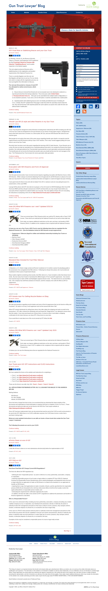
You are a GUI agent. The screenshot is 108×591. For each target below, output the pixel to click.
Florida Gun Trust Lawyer (16, 549)
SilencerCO (79, 331)
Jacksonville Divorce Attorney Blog (85, 182)
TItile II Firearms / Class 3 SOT (33, 251)
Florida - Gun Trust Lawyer (20, 197)
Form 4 (40, 384)
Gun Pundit (79, 312)
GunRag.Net (79, 344)
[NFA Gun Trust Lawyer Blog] (27, 6)
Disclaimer (52, 543)
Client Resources (61, 12)
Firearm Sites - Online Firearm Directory (86, 327)
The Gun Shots (80, 303)
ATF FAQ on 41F (15, 460)
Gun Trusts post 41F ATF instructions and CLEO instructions (31, 364)
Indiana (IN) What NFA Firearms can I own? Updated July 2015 (32, 330)
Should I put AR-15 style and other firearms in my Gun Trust (31, 121)
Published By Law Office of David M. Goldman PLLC (89, 5)
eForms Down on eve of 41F (19, 440)
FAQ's (15, 112)
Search (87, 168)
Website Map (68, 543)
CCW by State (79, 339)
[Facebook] (78, 106)
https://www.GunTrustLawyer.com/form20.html (46, 192)
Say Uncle (79, 380)
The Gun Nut (79, 314)
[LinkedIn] (91, 106)
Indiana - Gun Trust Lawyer (20, 355)
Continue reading (14, 109)
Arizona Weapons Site (82, 341)
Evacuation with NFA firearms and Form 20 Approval (28, 167)
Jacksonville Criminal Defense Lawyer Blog (86, 179)
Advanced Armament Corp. (83, 298)
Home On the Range (81, 305)
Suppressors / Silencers (27, 287)
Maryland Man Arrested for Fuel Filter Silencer (26, 260)
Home (13, 12)
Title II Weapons (46, 251)
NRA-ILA (78, 387)
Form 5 (45, 384)
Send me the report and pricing (87, 97)
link (51, 318)
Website (26, 12)
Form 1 (35, 384)
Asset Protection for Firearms (32, 158)
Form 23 (51, 384)
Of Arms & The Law (81, 359)
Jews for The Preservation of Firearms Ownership (86, 354)
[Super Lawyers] (87, 285)
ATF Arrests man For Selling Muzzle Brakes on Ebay (29, 296)
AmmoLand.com (80, 300)
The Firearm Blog (80, 307)
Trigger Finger (80, 389)
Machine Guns (81, 145)
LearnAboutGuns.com (82, 365)
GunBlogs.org (80, 348)
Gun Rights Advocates (82, 346)
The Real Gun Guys (81, 376)
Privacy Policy (43, 543)
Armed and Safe (80, 378)
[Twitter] (84, 106)
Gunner (78, 329)
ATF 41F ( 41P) (25, 431)
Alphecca (78, 394)
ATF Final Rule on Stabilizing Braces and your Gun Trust (30, 50)
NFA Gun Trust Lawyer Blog (83, 373)
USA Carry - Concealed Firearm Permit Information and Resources (86, 362)
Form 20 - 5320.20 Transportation (36, 197)
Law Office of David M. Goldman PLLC (26, 586)
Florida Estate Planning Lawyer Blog (86, 176)
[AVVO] (78, 111)
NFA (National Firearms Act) (25, 112)
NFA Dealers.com (80, 324)
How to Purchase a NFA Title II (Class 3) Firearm (86, 154)
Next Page (66, 530)
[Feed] (84, 111)
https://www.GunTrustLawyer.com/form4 (31, 377)
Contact (79, 12)
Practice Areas (42, 12)
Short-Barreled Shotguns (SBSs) (86, 150)
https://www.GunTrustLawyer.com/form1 (31, 375)
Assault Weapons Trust (19, 158)
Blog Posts (76, 543)
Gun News (80, 131)
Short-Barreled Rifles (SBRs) (85, 147)
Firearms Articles (82, 134)
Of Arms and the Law (81, 383)
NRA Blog (78, 385)
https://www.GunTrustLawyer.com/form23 (31, 381)
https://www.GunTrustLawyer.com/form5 (31, 379)
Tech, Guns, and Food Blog (83, 317)
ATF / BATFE (17, 287)
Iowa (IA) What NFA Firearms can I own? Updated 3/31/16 (31, 206)
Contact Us (60, 543)
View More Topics (81, 157)
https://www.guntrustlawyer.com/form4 (20, 408)
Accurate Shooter (81, 310)
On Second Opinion (81, 392)
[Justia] (97, 106)
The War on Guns (80, 357)
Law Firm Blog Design (91, 587)
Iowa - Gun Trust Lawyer (19, 251)
